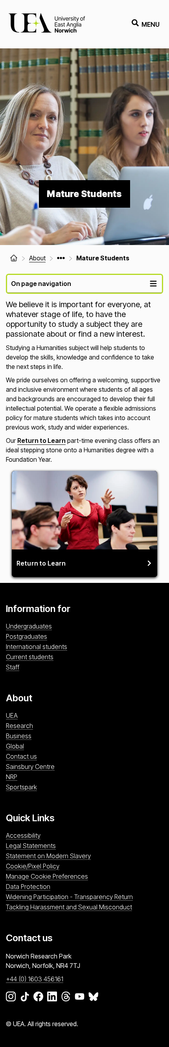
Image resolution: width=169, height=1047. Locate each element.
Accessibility (23, 835)
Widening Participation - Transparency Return (69, 897)
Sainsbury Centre (30, 767)
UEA (12, 715)
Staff (12, 667)
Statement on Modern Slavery (48, 856)
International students (36, 647)
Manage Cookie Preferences (47, 876)
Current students (29, 657)
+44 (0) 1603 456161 (34, 979)
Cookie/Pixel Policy (32, 866)
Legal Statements (31, 846)
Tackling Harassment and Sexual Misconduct (69, 907)
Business (18, 736)
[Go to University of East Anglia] (46, 24)
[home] (14, 258)
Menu (150, 24)
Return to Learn (41, 440)
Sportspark (21, 787)
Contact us (21, 756)
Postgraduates (26, 636)
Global (15, 746)
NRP (11, 777)
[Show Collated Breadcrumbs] (61, 258)
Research (19, 726)
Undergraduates (29, 626)
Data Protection (28, 886)
